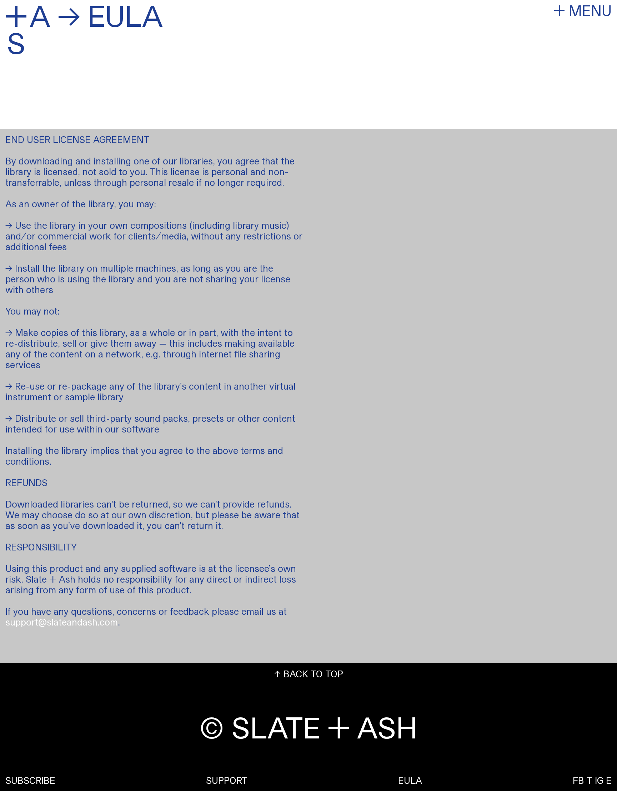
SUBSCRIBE (30, 780)
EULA (410, 780)
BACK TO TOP (308, 673)
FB (578, 780)
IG (599, 780)
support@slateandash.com (61, 622)
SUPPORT (226, 780)
